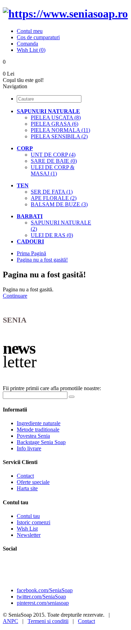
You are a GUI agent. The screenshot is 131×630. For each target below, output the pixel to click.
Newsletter (29, 535)
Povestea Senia (33, 436)
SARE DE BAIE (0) (54, 161)
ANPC (10, 621)
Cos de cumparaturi (38, 37)
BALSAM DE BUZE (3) (59, 204)
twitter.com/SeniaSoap (41, 597)
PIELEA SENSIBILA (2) (59, 136)
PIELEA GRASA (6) (54, 124)
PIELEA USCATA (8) (56, 117)
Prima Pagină (31, 253)
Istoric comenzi (33, 522)
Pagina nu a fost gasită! (42, 260)
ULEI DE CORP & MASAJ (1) (52, 170)
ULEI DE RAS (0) (52, 235)
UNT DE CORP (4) (53, 155)
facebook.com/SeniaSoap (45, 590)
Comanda (27, 44)
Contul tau (28, 516)
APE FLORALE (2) (54, 198)
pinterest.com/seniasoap (43, 603)
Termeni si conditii (48, 621)
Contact (25, 476)
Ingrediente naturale (38, 423)
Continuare (15, 296)
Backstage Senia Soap (41, 442)
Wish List (27, 529)
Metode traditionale (38, 429)
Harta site (27, 488)
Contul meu (30, 31)
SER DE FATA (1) (52, 192)
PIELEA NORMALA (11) (60, 130)
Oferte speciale (33, 482)
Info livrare (29, 448)
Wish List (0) (31, 50)
